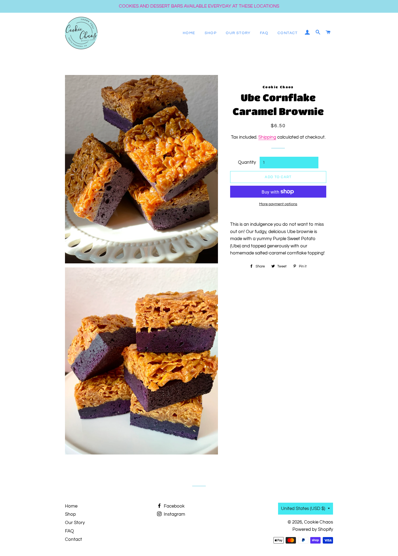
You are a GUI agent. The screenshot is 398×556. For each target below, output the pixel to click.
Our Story (238, 33)
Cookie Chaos (318, 522)
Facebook (174, 506)
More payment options (278, 204)
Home (189, 33)
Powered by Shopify (312, 529)
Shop (211, 33)
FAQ (264, 33)
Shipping (267, 137)
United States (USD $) (303, 508)
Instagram (174, 514)
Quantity (247, 162)
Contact (288, 33)
